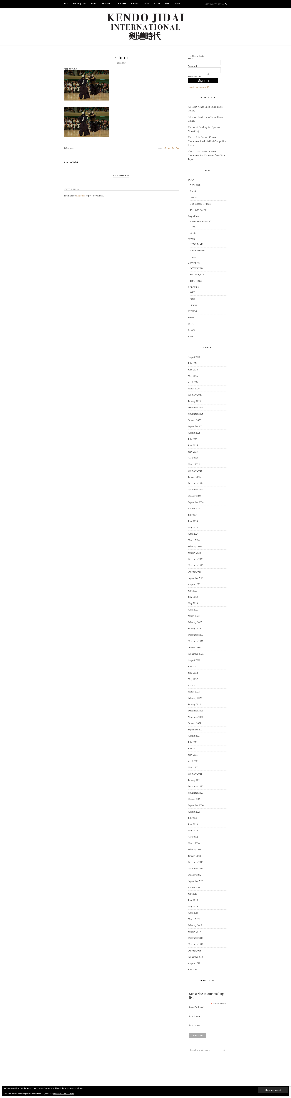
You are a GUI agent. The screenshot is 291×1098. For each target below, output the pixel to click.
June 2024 (193, 521)
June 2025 (193, 445)
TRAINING (196, 280)
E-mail (190, 58)
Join (194, 226)
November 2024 (195, 489)
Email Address (197, 1007)
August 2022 (194, 660)
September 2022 (196, 653)
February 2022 (195, 697)
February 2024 (195, 546)
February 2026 (195, 394)
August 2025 (194, 432)
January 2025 (194, 476)
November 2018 (195, 944)
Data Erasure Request (200, 203)
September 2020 (196, 805)
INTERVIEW (196, 268)
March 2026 (194, 388)
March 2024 (194, 540)
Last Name (194, 1025)
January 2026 (194, 401)
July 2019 (192, 893)
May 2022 (193, 678)
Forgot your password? (198, 87)
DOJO (157, 4)
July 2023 (192, 590)
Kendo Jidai (71, 162)
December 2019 (195, 862)
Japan (192, 298)
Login (193, 232)
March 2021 (194, 767)
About (193, 191)
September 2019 (196, 881)
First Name (194, 1016)
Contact (193, 197)
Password (192, 66)
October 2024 (194, 495)
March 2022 (194, 691)
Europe (193, 304)
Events (193, 256)
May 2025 (193, 451)
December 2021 (195, 710)
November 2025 (195, 413)
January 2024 (194, 552)
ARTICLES (107, 4)
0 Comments (69, 148)
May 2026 (193, 375)
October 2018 (194, 950)
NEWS (94, 4)
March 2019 (194, 919)
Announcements (197, 250)
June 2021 (193, 748)
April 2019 (193, 912)
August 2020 (194, 811)
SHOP (146, 4)
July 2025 (192, 439)
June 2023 (193, 596)
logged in (80, 195)
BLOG (167, 4)
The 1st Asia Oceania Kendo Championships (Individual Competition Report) (207, 141)
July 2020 (192, 817)
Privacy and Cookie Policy (63, 1094)
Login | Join (79, 4)
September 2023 (196, 578)
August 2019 (194, 887)
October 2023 (194, 571)
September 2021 (196, 729)
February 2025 (195, 470)
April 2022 (193, 685)
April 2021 (193, 761)
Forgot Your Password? (201, 221)
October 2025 (194, 420)
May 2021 (193, 754)
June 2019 (193, 900)
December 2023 (195, 559)
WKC (192, 292)
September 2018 (196, 956)
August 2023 (194, 584)
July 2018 (192, 969)
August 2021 (194, 735)
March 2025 (194, 464)
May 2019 (193, 906)
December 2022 (195, 634)
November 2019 (195, 868)
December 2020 (195, 786)
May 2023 (193, 603)
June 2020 (193, 824)
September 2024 (196, 502)
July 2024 (192, 514)
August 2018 (194, 963)
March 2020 (194, 843)
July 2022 (192, 666)
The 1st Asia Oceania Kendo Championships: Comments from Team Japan (206, 155)
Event (178, 4)
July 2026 (192, 363)
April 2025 (193, 457)
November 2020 (195, 792)
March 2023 (194, 615)
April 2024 (193, 533)
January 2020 (194, 855)
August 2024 (194, 508)
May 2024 (193, 527)
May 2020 (193, 830)
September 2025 (196, 426)
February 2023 (195, 622)
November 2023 (195, 565)
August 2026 (194, 356)
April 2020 (193, 836)
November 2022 (195, 641)
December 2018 (195, 937)
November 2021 (195, 716)
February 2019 (195, 925)
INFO (66, 4)
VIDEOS (135, 4)
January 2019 (194, 931)
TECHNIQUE (197, 274)
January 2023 (194, 628)
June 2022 (193, 672)
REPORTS (122, 4)
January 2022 (194, 704)
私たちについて (198, 209)
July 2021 (192, 742)
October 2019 (194, 874)
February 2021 (195, 773)
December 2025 (195, 407)
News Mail (195, 184)
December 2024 (195, 483)
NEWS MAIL (196, 244)
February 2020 (195, 849)
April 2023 (193, 609)
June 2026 (193, 369)
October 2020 (194, 798)
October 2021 (194, 723)
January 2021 (194, 780)
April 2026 (193, 382)
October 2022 (194, 647)
